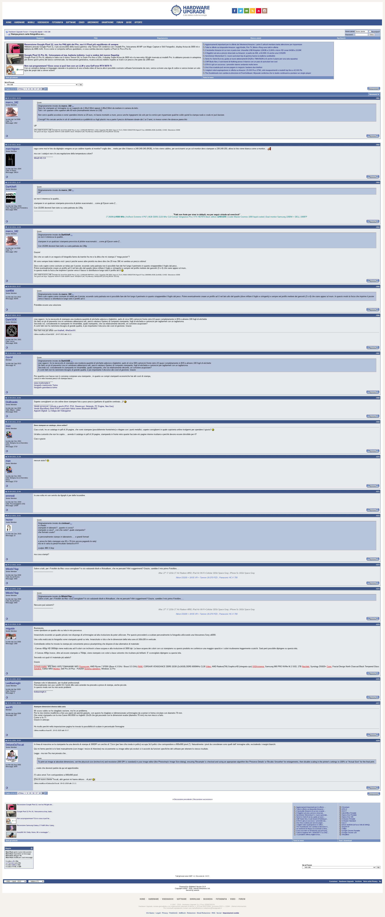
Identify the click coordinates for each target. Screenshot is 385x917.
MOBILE (31, 22)
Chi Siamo (150, 913)
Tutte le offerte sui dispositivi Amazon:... (310, 809)
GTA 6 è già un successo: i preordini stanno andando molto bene (231, 65)
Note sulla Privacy (370, 881)
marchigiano (12, 148)
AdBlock (182, 913)
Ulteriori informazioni (238, 906)
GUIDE (129, 22)
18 (40, 89)
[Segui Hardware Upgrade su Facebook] (234, 10)
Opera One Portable (349, 815)
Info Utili (47, 32)
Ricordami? (375, 32)
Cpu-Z (344, 823)
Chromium (345, 807)
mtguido (10, 628)
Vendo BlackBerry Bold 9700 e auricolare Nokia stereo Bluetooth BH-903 (65, 408)
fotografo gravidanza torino (45, 387)
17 (36, 89)
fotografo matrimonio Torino (46, 385)
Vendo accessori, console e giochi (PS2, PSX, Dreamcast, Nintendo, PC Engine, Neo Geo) (74, 406)
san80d (10, 290)
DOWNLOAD (195, 899)
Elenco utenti (256, 38)
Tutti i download (345, 840)
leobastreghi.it (40, 692)
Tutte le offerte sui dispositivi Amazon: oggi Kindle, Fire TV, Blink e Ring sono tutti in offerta (241, 47)
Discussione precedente (183, 799)
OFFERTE (138, 22)
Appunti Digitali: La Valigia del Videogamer (52, 411)
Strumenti (373, 94)
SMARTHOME (108, 22)
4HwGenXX (70, 330)
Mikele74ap (12, 568)
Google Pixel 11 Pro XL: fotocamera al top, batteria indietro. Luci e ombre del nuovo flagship (71, 55)
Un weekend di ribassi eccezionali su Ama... (312, 829)
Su (380, 881)
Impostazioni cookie (231, 913)
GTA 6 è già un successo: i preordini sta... (311, 821)
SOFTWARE (71, 22)
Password (349, 35)
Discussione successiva (202, 799)
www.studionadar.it (42, 383)
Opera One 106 (347, 817)
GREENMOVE (93, 22)
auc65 (9, 707)
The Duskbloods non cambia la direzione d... (312, 827)
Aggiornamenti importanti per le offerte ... (311, 807)
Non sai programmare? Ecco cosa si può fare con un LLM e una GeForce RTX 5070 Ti (68, 66)
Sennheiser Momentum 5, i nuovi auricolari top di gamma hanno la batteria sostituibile (240, 56)
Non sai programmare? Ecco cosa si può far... (34, 818)
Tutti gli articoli (12, 77)
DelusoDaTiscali (15, 744)
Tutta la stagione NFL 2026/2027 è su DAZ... (312, 832)
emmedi (10, 495)
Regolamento (162, 38)
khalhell (61, 330)
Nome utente (350, 31)
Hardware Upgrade (346, 881)
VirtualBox (345, 834)
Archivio (358, 881)
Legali (158, 913)
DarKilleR (11, 186)
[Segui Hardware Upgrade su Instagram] (264, 10)
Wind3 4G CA (40, 158)
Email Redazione (203, 913)
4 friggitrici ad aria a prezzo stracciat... (310, 813)
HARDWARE (19, 22)
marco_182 (12, 102)
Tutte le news (208, 77)
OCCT (344, 811)
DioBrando (11, 401)
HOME (8, 22)
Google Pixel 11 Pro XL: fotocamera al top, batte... (35, 811)
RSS (213, 913)
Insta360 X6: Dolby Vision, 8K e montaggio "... (33, 832)
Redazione (191, 913)
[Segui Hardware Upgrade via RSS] (252, 10)
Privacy (165, 913)
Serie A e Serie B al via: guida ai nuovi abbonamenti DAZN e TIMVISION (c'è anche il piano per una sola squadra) (251, 59)
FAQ (95, 38)
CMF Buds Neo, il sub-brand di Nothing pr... (312, 819)
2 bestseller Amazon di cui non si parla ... (311, 811)
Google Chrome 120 (349, 832)
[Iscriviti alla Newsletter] (246, 10)
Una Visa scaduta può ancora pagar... (310, 823)
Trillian (344, 829)
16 (33, 89)
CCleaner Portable (348, 819)
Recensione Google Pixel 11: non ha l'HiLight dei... (35, 804)
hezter (9, 519)
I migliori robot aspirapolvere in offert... (310, 825)
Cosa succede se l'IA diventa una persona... (312, 831)
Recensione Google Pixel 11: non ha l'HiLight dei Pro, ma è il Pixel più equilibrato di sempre (71, 44)
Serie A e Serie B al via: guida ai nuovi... (310, 817)
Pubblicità (173, 913)
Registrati (40, 38)
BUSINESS (208, 899)
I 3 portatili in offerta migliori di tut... (308, 834)
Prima (20, 89)
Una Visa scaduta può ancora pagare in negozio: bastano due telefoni (233, 67)
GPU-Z (344, 809)
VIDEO (232, 899)
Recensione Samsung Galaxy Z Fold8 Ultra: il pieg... (36, 825)
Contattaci (333, 881)
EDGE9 (82, 22)
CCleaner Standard (349, 821)
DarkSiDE (11, 319)
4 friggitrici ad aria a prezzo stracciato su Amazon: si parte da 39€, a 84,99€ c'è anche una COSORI (245, 53)
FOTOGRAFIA (57, 22)
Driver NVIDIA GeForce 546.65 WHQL (356, 825)
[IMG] (14, 865)
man (8, 425)
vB (13, 861)
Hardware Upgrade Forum (18, 32)
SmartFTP (345, 827)
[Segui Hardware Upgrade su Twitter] (240, 10)
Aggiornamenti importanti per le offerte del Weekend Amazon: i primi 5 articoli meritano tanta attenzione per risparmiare (253, 44)
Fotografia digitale (36, 32)
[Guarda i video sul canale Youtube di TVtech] (258, 10)
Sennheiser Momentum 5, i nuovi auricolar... (312, 815)
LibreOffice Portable (349, 813)
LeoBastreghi (13, 683)
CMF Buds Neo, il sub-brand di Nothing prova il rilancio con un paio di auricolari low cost (241, 62)
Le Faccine (10, 863)
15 (30, 89)
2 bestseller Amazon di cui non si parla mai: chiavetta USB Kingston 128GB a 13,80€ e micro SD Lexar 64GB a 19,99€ (253, 50)
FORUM (120, 22)
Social (219, 913)
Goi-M (9, 357)
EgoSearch (341, 38)
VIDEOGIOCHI (43, 22)
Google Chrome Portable (351, 831)
